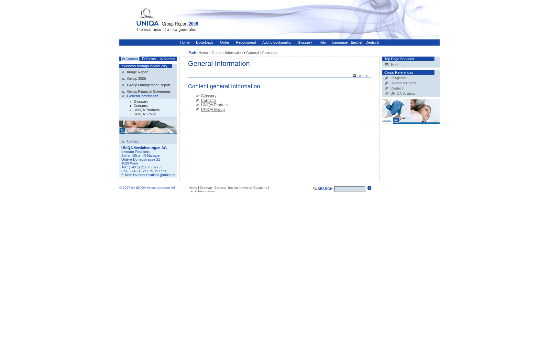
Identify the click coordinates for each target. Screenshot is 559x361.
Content (132, 59)
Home (185, 42)
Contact (396, 88)
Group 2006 (136, 78)
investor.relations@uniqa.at (154, 175)
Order (224, 42)
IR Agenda (398, 78)
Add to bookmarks (276, 42)
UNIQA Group (145, 114)
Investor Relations (253, 187)
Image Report (137, 72)
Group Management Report (148, 85)
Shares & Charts (403, 83)
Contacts (141, 106)
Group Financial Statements (149, 91)
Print (394, 64)
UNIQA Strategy (403, 93)
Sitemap (206, 187)
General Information (227, 53)
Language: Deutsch (355, 42)
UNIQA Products (147, 110)
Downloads (205, 42)
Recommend (246, 42)
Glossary (305, 42)
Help (322, 42)
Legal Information (202, 191)
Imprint (233, 187)
